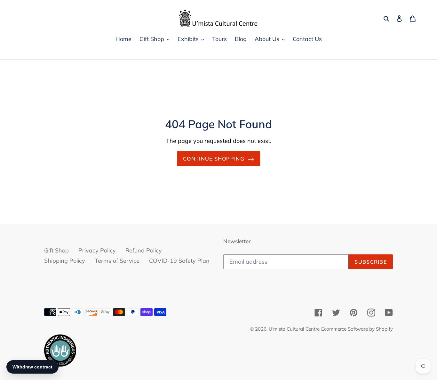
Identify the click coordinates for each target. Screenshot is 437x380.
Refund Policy (143, 250)
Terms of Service (117, 260)
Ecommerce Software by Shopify (357, 329)
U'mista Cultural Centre (294, 329)
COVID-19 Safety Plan (179, 260)
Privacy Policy (97, 250)
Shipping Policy (64, 260)
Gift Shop (56, 250)
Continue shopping (213, 158)
